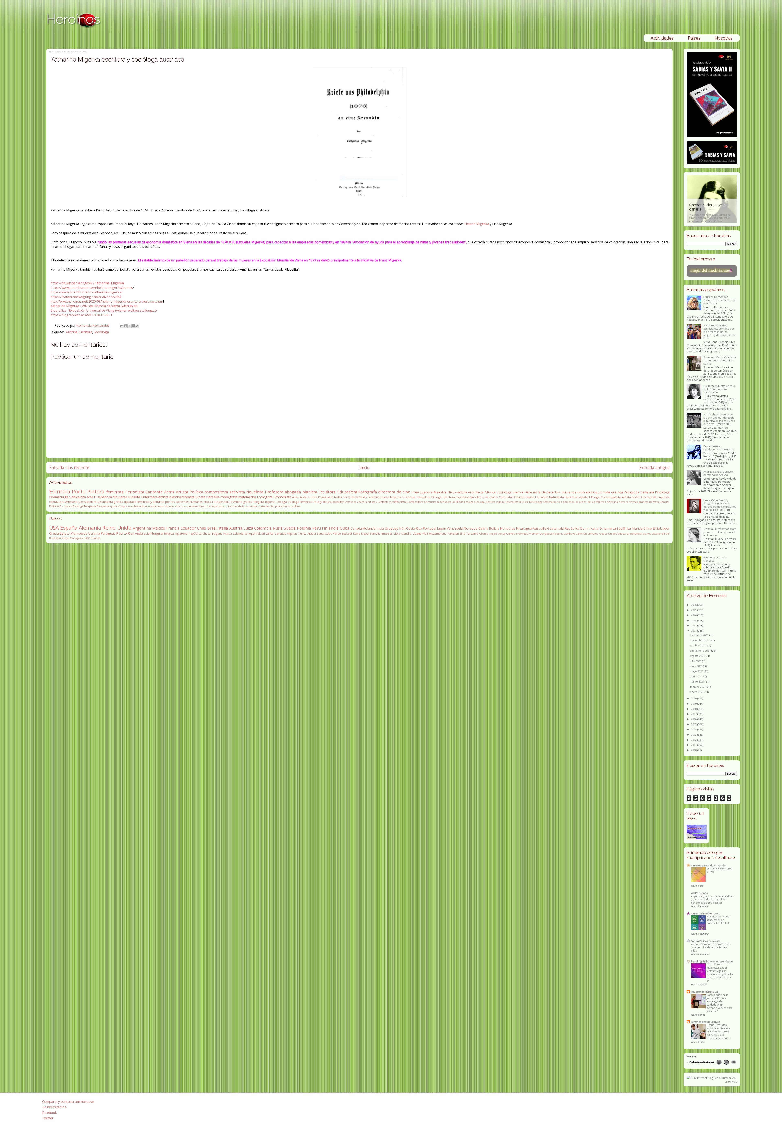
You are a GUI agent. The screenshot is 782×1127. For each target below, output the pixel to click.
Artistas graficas (638, 502)
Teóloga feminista (300, 502)
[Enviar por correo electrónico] (122, 326)
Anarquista (299, 497)
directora (449, 497)
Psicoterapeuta (610, 497)
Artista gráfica (242, 502)
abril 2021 (696, 676)
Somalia (375, 533)
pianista (309, 492)
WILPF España (699, 893)
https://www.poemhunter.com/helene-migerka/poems (91, 287)
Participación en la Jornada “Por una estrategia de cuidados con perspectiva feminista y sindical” (719, 1003)
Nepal (365, 533)
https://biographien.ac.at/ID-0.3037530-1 (81, 315)
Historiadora (457, 492)
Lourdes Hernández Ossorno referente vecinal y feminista (719, 300)
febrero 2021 (698, 687)
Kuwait (65, 538)
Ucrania (94, 533)
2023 (694, 620)
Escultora (327, 492)
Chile (201, 528)
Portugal (429, 528)
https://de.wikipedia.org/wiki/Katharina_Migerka (87, 283)
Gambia (511, 533)
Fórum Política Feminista (705, 941)
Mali (425, 533)
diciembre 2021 (699, 635)
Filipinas (292, 533)
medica (518, 492)
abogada (293, 492)
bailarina (647, 492)
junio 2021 (696, 666)
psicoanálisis (336, 502)
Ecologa (468, 502)
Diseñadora (103, 497)
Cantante (154, 492)
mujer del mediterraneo (705, 913)
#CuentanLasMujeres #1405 (719, 870)
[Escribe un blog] (126, 326)
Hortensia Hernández (93, 325)
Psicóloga (662, 492)
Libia (397, 533)
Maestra (440, 492)
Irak (258, 533)
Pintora (95, 491)
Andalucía (142, 533)
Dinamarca (607, 528)
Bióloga (436, 497)
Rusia (278, 528)
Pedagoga (631, 492)
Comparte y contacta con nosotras (68, 1101)
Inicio (364, 467)
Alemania (90, 527)
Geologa (479, 502)
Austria (71, 332)
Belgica (169, 533)
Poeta (79, 491)
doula (248, 506)
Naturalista (556, 497)
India (380, 528)
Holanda (369, 528)
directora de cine (394, 492)
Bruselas (387, 533)
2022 (694, 625)
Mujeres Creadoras (402, 497)
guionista (602, 492)
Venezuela (455, 528)
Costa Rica (414, 528)
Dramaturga (58, 497)
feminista (115, 492)
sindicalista (77, 497)
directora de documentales (181, 506)
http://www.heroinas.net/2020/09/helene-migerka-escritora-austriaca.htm (106, 301)
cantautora (56, 502)
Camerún (581, 533)
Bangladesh (547, 533)
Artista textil (630, 497)
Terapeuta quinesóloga (111, 506)
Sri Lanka (267, 533)
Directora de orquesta (655, 497)
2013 (694, 734)
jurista (200, 497)
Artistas (372, 502)
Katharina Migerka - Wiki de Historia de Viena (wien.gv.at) (94, 306)
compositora (216, 492)
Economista (282, 497)
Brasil (212, 528)
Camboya (569, 533)
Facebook (49, 1112)
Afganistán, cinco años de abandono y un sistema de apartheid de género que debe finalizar (712, 899)
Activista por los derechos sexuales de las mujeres (574, 502)
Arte (90, 497)
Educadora (347, 492)
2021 (694, 630)
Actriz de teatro (487, 497)
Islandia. (406, 533)
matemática (247, 497)
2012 (694, 740)
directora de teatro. (153, 506)
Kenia (356, 533)
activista (237, 492)
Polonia (304, 528)
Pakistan (453, 533)
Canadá (356, 528)
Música (490, 492)
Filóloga (594, 497)
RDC (87, 538)
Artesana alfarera (356, 502)
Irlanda (637, 528)
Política (196, 492)
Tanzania (472, 533)
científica (212, 497)
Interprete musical (517, 502)
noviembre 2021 (700, 640)
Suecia (290, 528)
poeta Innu (281, 506)
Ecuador (188, 528)
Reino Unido (116, 527)
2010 (694, 750)
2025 (694, 610)
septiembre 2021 (700, 650)
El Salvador (661, 528)
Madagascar (77, 538)
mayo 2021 (697, 671)
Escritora (85, 332)
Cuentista (505, 497)
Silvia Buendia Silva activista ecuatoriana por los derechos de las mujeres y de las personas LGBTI (719, 332)
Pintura (312, 497)
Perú (316, 528)
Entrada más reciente (69, 467)
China (647, 528)
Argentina (142, 528)
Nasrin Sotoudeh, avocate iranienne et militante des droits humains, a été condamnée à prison (719, 1031)
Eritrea (622, 533)
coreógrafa (228, 497)
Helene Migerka (477, 224)
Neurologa (535, 502)
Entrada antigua (654, 467)
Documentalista (523, 497)
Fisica (207, 502)
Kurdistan (55, 538)
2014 (694, 729)
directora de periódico (212, 506)
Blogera (258, 502)
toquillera (295, 506)
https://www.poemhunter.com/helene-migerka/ (86, 292)
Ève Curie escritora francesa (715, 559)
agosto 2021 (697, 656)
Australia (539, 528)
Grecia (54, 533)
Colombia (263, 528)
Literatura (541, 497)
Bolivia (494, 528)
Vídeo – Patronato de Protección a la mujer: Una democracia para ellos (711, 947)
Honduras (507, 528)
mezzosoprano (466, 497)
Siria (462, 533)
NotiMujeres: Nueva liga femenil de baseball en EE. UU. (718, 920)
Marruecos (78, 533)
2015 (694, 724)
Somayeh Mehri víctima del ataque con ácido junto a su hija (720, 360)
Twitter (47, 1118)
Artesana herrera (617, 502)
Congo (502, 533)
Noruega (470, 528)
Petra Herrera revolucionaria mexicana (718, 447)
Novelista (255, 492)
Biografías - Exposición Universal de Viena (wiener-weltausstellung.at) (103, 310)
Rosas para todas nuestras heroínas (342, 497)
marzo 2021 (697, 681)
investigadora (422, 492)
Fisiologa (77, 506)
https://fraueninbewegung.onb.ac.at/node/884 (85, 296)
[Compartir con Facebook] (133, 326)
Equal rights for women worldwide (712, 961)
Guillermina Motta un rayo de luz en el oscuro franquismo (719, 389)
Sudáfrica (624, 528)
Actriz (169, 492)
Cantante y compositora (392, 502)
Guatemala (555, 528)
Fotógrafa (367, 492)
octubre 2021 (698, 645)
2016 (694, 719)
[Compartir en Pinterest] (137, 326)
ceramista (374, 497)
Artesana (71, 502)
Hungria (156, 533)
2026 (694, 605)
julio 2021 (696, 661)
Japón (441, 528)
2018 (694, 709)
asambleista (133, 506)
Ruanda (95, 538)
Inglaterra (181, 533)
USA (54, 527)
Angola (493, 533)
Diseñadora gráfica (110, 502)
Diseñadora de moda (450, 502)
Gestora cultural (495, 502)
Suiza (248, 528)
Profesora (274, 492)
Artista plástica (169, 497)
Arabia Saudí (315, 533)
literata (569, 497)
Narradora (423, 497)
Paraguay (108, 533)
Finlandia (330, 528)
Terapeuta (90, 506)
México (158, 528)
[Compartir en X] (129, 326)
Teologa (281, 502)
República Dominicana (581, 528)
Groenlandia (634, 533)
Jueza (385, 497)
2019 (694, 703)
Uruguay (391, 528)
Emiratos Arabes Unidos (602, 533)
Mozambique (437, 533)
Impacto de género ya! (704, 992)
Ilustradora (585, 492)
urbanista (581, 497)
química (617, 492)
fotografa (320, 502)
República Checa (200, 533)
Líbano (417, 533)
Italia (223, 528)
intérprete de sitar (263, 506)
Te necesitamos (54, 1107)
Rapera (270, 502)
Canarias (280, 533)
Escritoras (66, 506)
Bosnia (559, 533)
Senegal (249, 533)
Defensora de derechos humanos (550, 492)
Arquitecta (476, 492)
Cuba (344, 528)
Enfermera (149, 497)
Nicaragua (524, 528)
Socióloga (101, 332)
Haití (667, 533)
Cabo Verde (333, 533)
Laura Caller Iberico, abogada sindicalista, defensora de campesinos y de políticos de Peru (719, 505)
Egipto (65, 533)
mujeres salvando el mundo (708, 865)
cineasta (188, 497)
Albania (483, 533)
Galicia (483, 528)
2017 (694, 714)
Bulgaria (216, 533)
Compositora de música (422, 502)
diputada (130, 502)
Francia (173, 528)
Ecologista (265, 497)
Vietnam (534, 533)
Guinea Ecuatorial (653, 533)
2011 (694, 745)
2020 (694, 698)
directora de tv (235, 506)
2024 (694, 615)
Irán (402, 528)
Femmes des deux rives (705, 1022)
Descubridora (87, 502)
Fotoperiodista (222, 502)
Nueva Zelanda (233, 533)
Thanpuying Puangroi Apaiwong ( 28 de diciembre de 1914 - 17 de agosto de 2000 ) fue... (711, 213)
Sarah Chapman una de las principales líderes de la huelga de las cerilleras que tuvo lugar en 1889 (719, 419)
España (68, 527)
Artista (182, 492)
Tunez (302, 533)
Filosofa (134, 497)
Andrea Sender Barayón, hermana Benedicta (718, 473)
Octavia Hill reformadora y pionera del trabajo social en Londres (719, 532)
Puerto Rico (125, 533)
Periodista (134, 492)
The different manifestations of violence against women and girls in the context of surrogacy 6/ (720, 973)
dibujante (120, 497)
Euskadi (347, 533)
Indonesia (522, 533)
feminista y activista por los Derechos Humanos (170, 502)
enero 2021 (697, 692)
